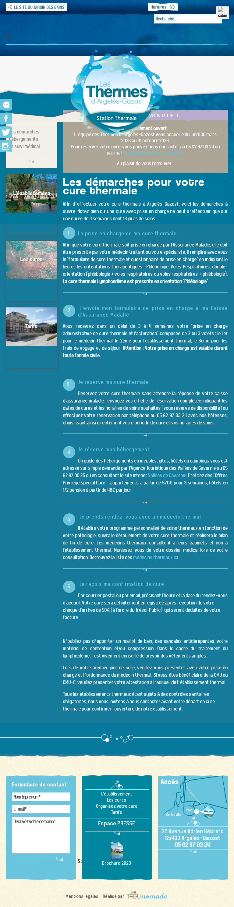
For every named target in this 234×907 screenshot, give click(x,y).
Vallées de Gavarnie (167, 475)
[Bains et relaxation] (31, 193)
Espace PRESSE (116, 823)
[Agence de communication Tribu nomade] (147, 896)
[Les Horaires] (163, 7)
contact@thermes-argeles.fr (154, 153)
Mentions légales (82, 896)
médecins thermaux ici (155, 557)
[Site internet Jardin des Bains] (36, 7)
